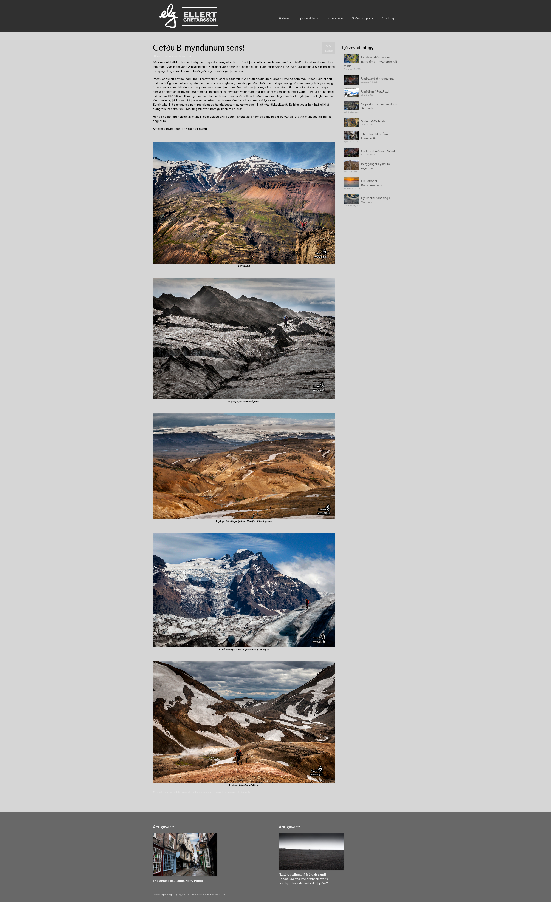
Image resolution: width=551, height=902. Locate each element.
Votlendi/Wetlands (373, 121)
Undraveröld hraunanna (377, 78)
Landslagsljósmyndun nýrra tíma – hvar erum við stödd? (370, 62)
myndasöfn (230, 792)
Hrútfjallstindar (161, 792)
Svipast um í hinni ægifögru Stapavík (379, 106)
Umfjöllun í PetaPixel (375, 91)
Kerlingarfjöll (184, 792)
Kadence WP (219, 894)
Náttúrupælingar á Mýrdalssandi (302, 874)
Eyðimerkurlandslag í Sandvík (375, 200)
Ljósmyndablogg (176, 56)
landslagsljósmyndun (202, 792)
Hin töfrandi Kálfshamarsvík (371, 183)
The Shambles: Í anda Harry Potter (376, 136)
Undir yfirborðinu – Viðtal (378, 151)
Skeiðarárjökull (244, 792)
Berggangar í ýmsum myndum (375, 166)
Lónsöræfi (218, 792)
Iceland (173, 792)
